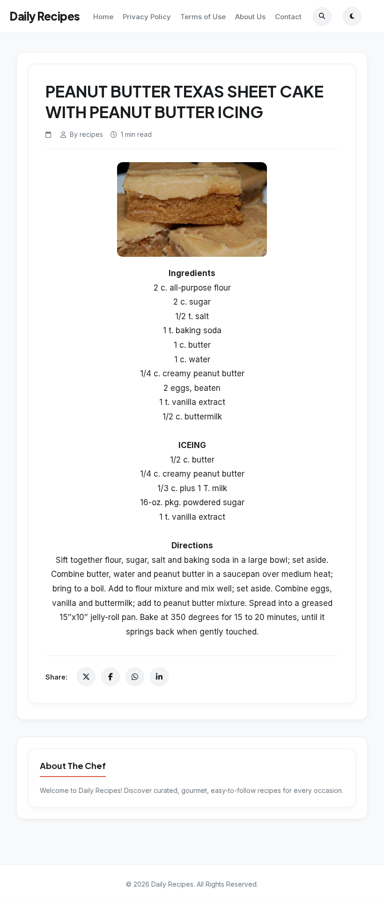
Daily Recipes (44, 16)
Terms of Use (203, 16)
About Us (250, 16)
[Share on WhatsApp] (135, 676)
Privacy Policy (147, 16)
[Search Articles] (322, 16)
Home (103, 16)
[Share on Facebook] (110, 676)
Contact (288, 16)
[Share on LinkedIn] (159, 676)
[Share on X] (86, 676)
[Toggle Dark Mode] (352, 16)
